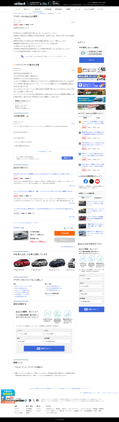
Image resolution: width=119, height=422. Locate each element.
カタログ (37, 9)
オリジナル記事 (89, 9)
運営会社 (58, 408)
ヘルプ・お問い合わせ (51, 413)
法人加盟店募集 (88, 410)
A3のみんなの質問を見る (22, 292)
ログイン (90, 2)
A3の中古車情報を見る (53, 286)
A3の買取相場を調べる (53, 290)
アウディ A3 (18, 228)
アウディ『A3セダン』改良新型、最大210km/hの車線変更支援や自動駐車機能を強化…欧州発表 (95, 217)
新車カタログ (21, 13)
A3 (34, 13)
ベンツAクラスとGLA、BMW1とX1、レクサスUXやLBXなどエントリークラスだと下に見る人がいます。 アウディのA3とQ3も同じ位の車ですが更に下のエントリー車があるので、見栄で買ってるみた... (44, 209)
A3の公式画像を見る (21, 288)
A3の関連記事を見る (21, 296)
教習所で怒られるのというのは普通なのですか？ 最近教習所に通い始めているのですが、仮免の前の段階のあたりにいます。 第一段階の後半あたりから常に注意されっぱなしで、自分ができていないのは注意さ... (93, 133)
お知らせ (64, 408)
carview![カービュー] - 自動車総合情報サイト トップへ (74, 388)
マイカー (100, 9)
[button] (68, 228)
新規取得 (95, 2)
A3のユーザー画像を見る (22, 290)
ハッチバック (50, 295)
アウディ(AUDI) (28, 13)
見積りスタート (46, 348)
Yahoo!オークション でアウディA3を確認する (28, 367)
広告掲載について (78, 410)
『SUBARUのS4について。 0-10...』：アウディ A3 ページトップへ (100, 393)
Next (75, 262)
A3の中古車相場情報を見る (54, 288)
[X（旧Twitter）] (33, 400)
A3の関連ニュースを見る (22, 294)
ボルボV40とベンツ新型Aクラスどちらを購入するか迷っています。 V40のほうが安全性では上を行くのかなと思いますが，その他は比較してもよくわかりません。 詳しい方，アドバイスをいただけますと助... (93, 165)
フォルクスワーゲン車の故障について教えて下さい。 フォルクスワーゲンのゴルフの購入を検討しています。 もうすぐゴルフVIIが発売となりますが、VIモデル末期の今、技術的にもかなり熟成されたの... (93, 122)
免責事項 (101, 408)
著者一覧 (62, 410)
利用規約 (95, 408)
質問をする (67, 158)
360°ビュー (27, 9)
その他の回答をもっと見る (44, 151)
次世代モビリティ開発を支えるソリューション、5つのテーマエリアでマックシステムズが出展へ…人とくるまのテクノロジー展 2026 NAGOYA (95, 232)
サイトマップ (69, 410)
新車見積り (58, 9)
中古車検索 (47, 9)
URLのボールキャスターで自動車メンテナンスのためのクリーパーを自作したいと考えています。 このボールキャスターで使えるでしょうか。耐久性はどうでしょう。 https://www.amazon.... (44, 174)
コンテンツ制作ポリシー (52, 410)
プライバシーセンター (86, 408)
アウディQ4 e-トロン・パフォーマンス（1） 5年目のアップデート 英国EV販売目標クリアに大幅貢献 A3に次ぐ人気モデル (95, 210)
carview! (15, 13)
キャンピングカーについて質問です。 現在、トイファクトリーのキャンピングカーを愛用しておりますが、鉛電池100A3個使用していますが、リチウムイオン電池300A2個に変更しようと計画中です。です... (44, 191)
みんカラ (39, 410)
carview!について (50, 408)
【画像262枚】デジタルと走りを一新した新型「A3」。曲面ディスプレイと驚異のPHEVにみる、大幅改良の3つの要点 (95, 225)
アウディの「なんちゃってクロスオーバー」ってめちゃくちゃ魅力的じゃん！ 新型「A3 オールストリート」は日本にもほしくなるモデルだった (95, 202)
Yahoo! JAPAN (102, 2)
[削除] (15, 389)
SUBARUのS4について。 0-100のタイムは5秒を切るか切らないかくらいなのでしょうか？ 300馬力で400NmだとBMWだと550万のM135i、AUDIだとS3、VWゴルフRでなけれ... (93, 144)
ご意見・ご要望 (97, 410)
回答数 (98, 118)
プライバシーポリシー (73, 408)
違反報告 (73, 22)
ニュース (77, 9)
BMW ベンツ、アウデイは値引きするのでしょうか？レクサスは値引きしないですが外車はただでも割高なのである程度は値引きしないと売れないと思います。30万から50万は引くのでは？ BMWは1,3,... (93, 154)
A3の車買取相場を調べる (68, 246)
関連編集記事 (98, 198)
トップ (18, 9)
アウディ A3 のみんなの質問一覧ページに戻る (26, 222)
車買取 (68, 9)
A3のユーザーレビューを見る (23, 286)
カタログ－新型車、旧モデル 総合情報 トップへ (43, 388)
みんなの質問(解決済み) (41, 13)
